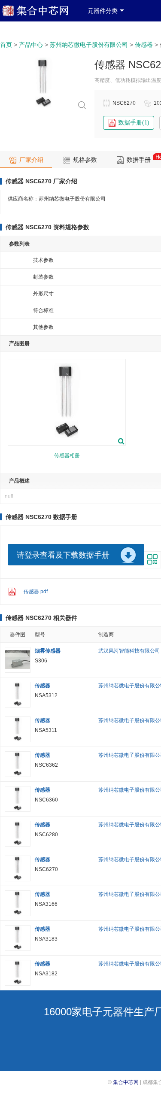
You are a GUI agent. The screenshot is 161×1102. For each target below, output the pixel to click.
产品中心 (31, 45)
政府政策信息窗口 (24, 24)
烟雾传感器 (48, 651)
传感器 (144, 45)
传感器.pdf (36, 592)
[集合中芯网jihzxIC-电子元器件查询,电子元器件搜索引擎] (41, 15)
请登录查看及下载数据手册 (63, 555)
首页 (6, 45)
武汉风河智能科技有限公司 (129, 651)
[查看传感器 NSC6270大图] (43, 109)
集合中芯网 (126, 1082)
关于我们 (64, 24)
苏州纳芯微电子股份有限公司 (89, 45)
